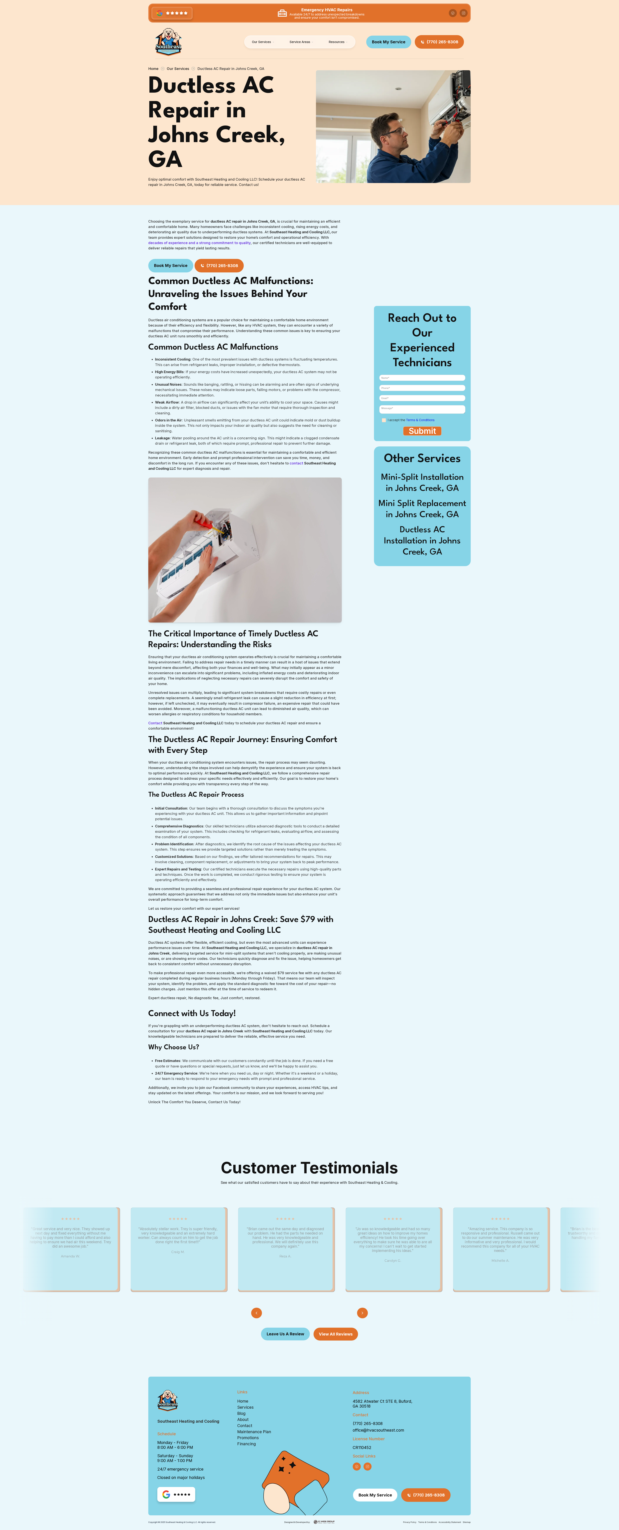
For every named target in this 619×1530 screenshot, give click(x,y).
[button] (263, 41)
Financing (246, 1444)
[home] (168, 42)
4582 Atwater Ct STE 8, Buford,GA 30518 (382, 1404)
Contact (155, 723)
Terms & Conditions (420, 420)
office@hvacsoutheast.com (378, 1430)
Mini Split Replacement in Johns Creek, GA (422, 509)
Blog (241, 1413)
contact (297, 463)
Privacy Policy (409, 1522)
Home (153, 68)
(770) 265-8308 (368, 1423)
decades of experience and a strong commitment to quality (199, 243)
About (243, 1419)
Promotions (248, 1438)
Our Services (178, 68)
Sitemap (467, 1522)
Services (245, 1407)
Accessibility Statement (450, 1522)
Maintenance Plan (254, 1432)
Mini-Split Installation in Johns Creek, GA (422, 483)
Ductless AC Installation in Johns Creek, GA (422, 541)
